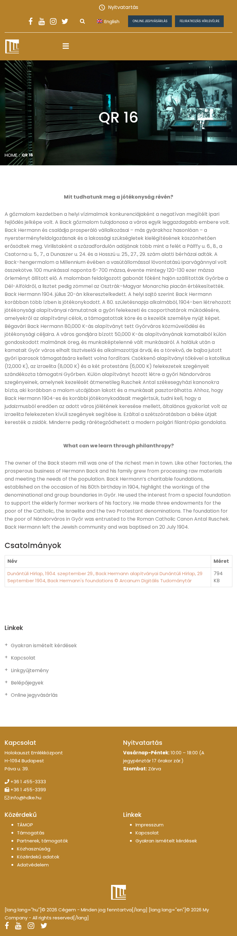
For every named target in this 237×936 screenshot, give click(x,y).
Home (11, 155)
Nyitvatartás (123, 7)
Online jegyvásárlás (150, 21)
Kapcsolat (23, 658)
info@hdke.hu (25, 797)
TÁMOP (25, 824)
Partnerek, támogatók (42, 840)
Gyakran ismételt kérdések (44, 645)
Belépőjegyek (27, 683)
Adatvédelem (33, 864)
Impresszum (149, 824)
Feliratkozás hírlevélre (199, 21)
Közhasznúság (33, 848)
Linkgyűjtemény (30, 670)
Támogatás (30, 832)
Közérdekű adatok (38, 856)
